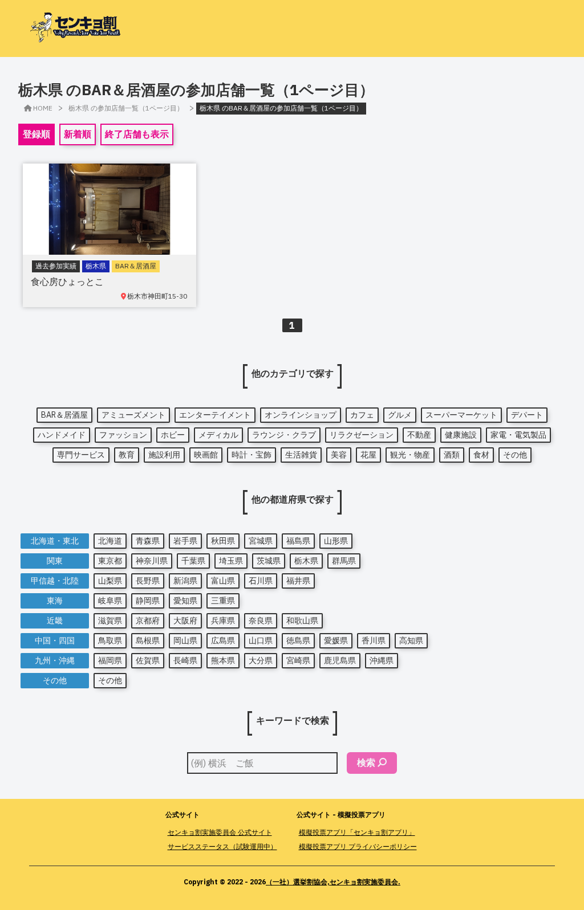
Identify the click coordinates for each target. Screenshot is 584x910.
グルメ (400, 415)
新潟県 (185, 581)
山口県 (261, 640)
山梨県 (110, 581)
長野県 (148, 581)
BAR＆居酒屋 (64, 415)
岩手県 (185, 541)
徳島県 (298, 640)
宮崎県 (298, 660)
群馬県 (344, 561)
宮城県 (261, 541)
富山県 (223, 581)
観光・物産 (410, 455)
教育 (127, 455)
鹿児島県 (340, 660)
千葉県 (193, 561)
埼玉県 (231, 561)
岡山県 (185, 640)
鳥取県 (110, 640)
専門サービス (81, 455)
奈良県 (261, 620)
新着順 (77, 134)
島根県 (148, 640)
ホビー (173, 435)
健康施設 (461, 435)
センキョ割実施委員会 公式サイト (220, 832)
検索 (366, 762)
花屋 (368, 455)
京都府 (148, 620)
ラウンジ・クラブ (284, 435)
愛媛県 (336, 640)
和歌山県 (302, 620)
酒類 (452, 455)
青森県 (148, 541)
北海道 (110, 541)
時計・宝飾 (251, 455)
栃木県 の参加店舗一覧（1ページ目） (126, 108)
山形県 (336, 541)
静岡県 (148, 600)
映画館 (206, 455)
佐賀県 (148, 660)
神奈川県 (152, 561)
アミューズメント (133, 415)
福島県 (298, 541)
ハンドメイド (62, 435)
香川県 (374, 640)
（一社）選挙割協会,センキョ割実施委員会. (333, 882)
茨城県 (269, 561)
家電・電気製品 (518, 435)
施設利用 (164, 455)
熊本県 (223, 660)
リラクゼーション (362, 435)
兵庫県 (223, 620)
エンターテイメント (215, 415)
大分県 (261, 660)
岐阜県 (110, 600)
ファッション (123, 435)
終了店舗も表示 (137, 134)
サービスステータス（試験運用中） (222, 846)
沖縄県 (382, 660)
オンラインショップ (300, 415)
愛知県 (185, 600)
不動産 (419, 435)
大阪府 (185, 620)
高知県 (411, 640)
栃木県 (306, 561)
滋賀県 (110, 620)
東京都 (110, 561)
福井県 (298, 581)
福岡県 (110, 660)
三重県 (223, 600)
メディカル (218, 435)
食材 (481, 455)
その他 (515, 455)
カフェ (362, 415)
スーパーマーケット (461, 415)
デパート (527, 415)
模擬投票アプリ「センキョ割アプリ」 (357, 832)
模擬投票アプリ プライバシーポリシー (358, 846)
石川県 (261, 581)
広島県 (223, 640)
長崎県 (185, 660)
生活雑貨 (301, 455)
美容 (339, 455)
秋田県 (223, 541)
